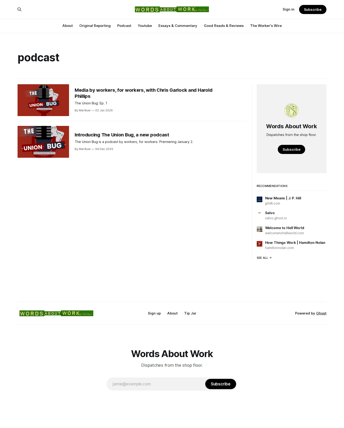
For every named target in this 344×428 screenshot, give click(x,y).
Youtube (145, 25)
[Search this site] (19, 9)
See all (262, 258)
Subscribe (313, 9)
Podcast (124, 25)
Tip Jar (190, 313)
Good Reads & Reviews (224, 25)
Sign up (154, 313)
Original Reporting (95, 25)
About (67, 25)
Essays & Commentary (177, 25)
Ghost (321, 313)
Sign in (288, 9)
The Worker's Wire (266, 25)
